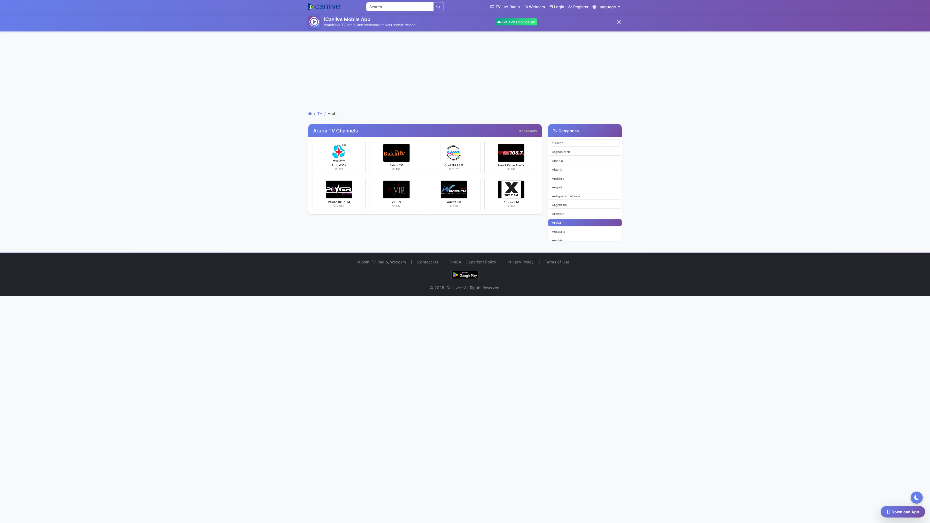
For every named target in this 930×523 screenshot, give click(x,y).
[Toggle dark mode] (917, 498)
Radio (515, 6)
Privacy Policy (521, 262)
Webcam (537, 6)
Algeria (557, 169)
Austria (557, 240)
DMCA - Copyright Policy (473, 262)
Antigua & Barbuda (566, 196)
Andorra (558, 178)
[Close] (619, 22)
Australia (558, 231)
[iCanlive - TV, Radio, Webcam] (324, 7)
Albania (557, 161)
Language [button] (606, 6)
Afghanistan (561, 152)
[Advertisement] (465, 69)
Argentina (559, 205)
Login (559, 6)
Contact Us (427, 262)
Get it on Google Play (518, 22)
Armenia (558, 214)
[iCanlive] (310, 113)
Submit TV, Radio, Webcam (381, 262)
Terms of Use (557, 262)
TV (498, 6)
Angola (557, 187)
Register (581, 6)
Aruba (556, 222)
